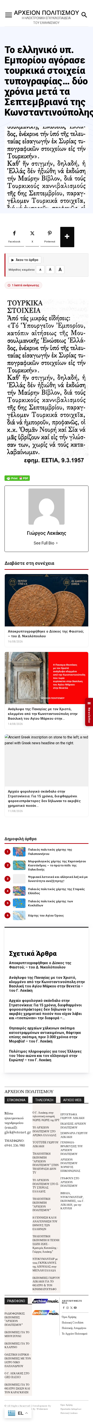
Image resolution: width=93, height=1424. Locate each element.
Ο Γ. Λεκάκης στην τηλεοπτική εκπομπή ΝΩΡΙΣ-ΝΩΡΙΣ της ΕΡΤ (46, 1116)
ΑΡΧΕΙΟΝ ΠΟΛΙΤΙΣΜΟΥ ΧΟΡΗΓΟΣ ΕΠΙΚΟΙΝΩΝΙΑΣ (70, 1165)
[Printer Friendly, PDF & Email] (17, 480)
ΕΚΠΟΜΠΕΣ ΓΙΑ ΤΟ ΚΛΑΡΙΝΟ (17, 1345)
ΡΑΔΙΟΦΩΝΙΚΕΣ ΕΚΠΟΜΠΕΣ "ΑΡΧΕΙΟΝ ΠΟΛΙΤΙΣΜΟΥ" (15, 1318)
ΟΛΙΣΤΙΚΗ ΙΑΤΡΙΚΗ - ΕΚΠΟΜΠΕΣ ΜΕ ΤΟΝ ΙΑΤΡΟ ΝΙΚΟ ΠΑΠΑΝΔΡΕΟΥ (18, 1360)
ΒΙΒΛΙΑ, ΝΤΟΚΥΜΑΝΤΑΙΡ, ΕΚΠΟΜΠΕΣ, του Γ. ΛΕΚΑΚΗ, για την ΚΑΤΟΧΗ (72, 1200)
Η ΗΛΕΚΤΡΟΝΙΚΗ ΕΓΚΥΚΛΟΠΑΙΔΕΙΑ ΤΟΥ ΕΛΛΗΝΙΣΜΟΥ (46, 20)
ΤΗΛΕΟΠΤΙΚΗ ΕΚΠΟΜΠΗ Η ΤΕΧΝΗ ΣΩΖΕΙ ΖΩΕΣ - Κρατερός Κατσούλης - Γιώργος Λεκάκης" (46, 1243)
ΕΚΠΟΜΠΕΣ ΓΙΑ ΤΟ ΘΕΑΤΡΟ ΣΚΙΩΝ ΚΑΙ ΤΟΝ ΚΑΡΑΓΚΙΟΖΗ (17, 1388)
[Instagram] (68, 1308)
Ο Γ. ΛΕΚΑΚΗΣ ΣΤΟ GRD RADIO (17, 1375)
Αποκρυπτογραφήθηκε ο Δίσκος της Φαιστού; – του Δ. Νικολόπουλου (40, 965)
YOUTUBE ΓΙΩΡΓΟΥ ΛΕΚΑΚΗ (46, 1144)
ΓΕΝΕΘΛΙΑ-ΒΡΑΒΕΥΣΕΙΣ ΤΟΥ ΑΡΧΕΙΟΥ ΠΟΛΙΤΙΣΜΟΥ (71, 1147)
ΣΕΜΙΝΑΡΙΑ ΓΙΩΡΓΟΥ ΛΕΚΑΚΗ (74, 1135)
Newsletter (89, 712)
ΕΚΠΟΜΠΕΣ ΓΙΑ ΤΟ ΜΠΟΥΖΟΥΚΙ (17, 1334)
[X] (71, 1308)
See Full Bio (44, 543)
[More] (67, 237)
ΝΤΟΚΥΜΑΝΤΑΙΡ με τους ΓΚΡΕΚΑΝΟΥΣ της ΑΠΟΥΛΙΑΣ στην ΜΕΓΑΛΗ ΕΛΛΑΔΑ (45, 1264)
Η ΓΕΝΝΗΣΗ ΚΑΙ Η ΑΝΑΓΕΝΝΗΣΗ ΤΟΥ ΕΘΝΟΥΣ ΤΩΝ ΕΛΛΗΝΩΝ (45, 1223)
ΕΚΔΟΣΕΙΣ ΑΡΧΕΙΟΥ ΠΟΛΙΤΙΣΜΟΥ (73, 1125)
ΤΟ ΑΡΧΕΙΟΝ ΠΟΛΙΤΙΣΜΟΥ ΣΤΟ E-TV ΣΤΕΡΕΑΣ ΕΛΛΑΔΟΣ (46, 1185)
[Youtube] (75, 1308)
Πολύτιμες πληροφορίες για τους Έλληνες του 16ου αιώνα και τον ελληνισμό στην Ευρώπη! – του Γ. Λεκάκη (45, 1055)
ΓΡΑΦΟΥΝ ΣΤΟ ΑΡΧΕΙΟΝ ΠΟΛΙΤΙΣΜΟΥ (69, 1182)
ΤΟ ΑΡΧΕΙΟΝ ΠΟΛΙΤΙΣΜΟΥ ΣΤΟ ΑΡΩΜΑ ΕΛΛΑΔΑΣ (44, 1131)
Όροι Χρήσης (69, 1317)
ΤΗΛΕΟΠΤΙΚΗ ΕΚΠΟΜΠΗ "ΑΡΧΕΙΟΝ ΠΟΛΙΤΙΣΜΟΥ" (42, 1204)
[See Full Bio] (57, 543)
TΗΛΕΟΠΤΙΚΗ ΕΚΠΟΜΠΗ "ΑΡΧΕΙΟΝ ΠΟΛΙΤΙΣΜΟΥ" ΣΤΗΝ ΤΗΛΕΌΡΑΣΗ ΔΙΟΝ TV (46, 1163)
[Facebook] (64, 1308)
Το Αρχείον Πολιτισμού (74, 1333)
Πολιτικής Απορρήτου (74, 1328)
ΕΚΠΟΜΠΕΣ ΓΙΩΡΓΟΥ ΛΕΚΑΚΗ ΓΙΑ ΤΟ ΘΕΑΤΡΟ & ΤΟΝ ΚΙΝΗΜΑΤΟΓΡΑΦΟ (46, 1283)
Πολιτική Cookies (72, 1322)
